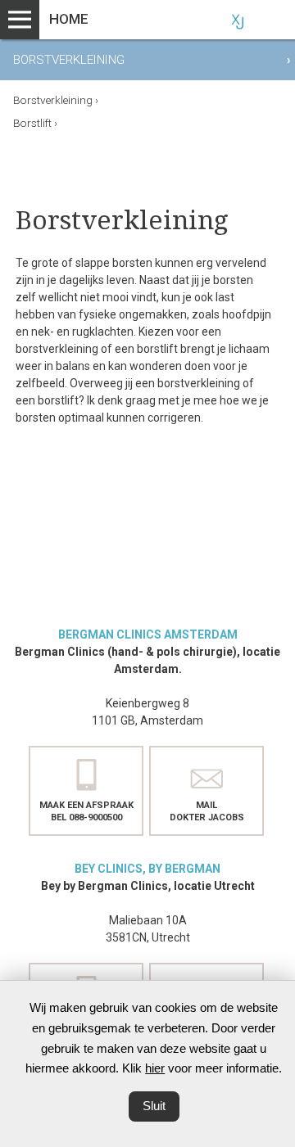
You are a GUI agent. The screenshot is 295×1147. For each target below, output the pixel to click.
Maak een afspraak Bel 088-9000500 (86, 811)
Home (68, 19)
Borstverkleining (55, 99)
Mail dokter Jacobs (207, 811)
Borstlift (35, 122)
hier (155, 1068)
